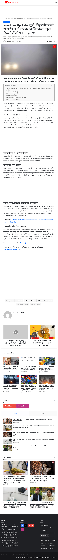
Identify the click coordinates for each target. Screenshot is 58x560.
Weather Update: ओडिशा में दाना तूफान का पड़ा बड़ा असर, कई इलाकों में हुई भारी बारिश (28, 368)
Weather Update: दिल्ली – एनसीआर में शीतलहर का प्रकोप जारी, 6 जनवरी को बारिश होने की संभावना (46, 387)
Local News (43, 543)
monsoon (19, 301)
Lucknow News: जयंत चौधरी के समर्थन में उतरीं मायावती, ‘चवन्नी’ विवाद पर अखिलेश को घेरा (42, 505)
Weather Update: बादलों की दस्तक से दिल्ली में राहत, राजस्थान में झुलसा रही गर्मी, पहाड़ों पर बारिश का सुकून (46, 369)
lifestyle (53, 540)
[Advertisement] (28, 10)
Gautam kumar (9, 41)
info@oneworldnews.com (12, 249)
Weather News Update (45, 301)
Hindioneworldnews (45, 538)
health (52, 532)
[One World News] (12, 2)
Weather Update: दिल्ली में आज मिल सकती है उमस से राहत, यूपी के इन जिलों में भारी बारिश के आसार (10, 369)
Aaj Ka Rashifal (44, 527)
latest (42, 540)
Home (5, 18)
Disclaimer (47, 557)
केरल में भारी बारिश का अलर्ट (14, 99)
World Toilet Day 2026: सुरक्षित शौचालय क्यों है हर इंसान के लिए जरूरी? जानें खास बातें (14, 505)
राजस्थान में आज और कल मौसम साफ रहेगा (17, 97)
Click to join (24, 243)
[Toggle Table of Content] (51, 86)
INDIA (52, 538)
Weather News (30, 301)
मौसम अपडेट (10, 18)
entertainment (44, 530)
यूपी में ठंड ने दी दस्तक (12, 95)
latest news (47, 540)
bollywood (51, 527)
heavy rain (10, 301)
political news (43, 545)
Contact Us (53, 557)
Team (43, 557)
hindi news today (44, 535)
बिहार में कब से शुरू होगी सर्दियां (14, 94)
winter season (36, 304)
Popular (15, 413)
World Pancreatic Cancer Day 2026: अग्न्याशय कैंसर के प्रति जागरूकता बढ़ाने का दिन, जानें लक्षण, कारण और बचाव (14, 479)
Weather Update (23, 304)
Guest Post (32, 557)
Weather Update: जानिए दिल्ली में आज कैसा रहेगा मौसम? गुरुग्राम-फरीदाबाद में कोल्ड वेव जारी (10, 387)
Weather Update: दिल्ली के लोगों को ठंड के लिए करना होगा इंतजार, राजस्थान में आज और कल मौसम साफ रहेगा (28, 89)
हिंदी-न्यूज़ (51, 548)
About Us (38, 557)
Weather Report (52, 545)
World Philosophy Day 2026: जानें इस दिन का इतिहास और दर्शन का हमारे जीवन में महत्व (42, 478)
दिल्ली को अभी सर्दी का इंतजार (14, 92)
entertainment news (45, 532)
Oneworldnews (51, 543)
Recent (43, 413)
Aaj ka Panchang (44, 525)
